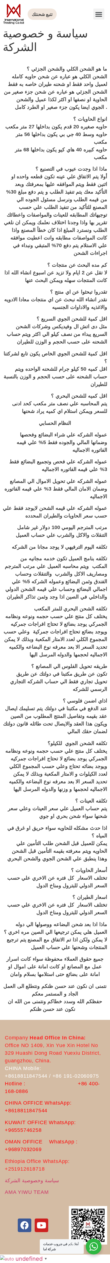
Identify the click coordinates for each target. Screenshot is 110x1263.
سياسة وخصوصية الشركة (32, 1180)
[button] (98, 14)
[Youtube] (41, 1225)
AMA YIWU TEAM (27, 1192)
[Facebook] (24, 1225)
